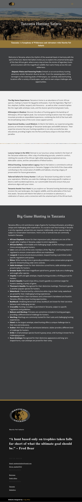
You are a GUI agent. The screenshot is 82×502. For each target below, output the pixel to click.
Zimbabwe (12, 490)
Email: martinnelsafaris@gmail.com (20, 463)
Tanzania (12, 487)
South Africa (13, 478)
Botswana (12, 475)
